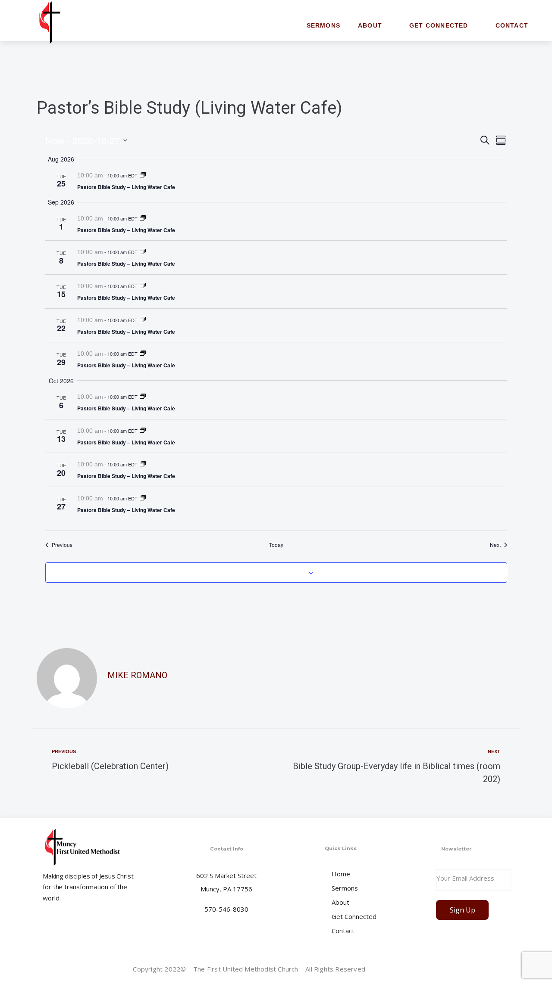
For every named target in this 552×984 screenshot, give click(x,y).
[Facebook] (503, 970)
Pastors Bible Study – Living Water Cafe (126, 187)
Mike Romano (137, 675)
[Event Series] (143, 175)
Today (276, 544)
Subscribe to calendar (271, 572)
